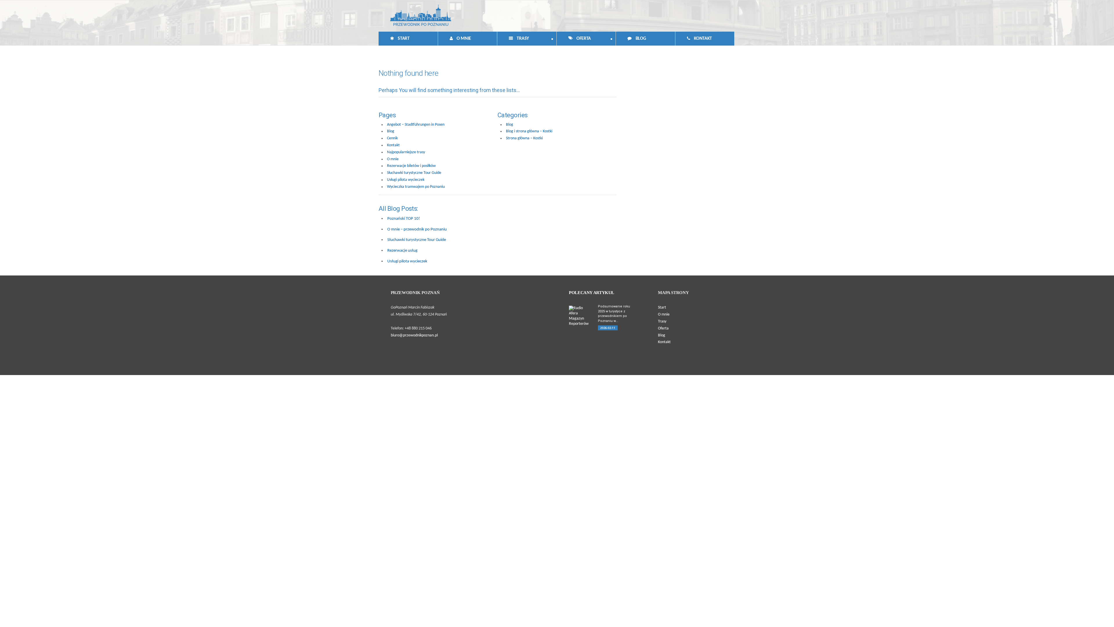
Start (403, 38)
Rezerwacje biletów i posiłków (411, 166)
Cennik (392, 138)
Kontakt (702, 38)
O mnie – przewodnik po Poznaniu (417, 229)
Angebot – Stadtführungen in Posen (415, 124)
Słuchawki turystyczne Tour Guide (414, 173)
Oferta (574, 39)
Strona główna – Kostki (524, 138)
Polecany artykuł (591, 292)
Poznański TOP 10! (403, 218)
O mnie (463, 38)
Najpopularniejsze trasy (406, 152)
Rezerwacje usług (402, 250)
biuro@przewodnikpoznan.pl (414, 335)
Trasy (513, 39)
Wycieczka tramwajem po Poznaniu (416, 187)
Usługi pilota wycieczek (405, 180)
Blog (640, 38)
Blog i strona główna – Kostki (529, 131)
